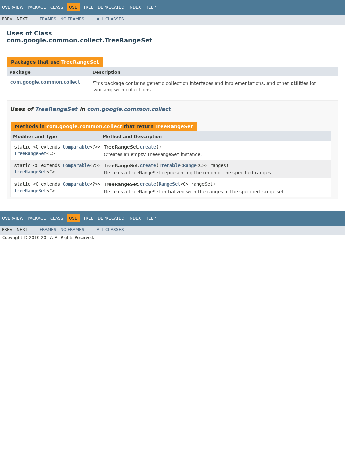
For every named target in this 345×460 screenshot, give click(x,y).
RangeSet (169, 184)
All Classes (110, 19)
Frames (48, 19)
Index (134, 7)
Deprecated (111, 7)
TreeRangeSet (80, 62)
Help (150, 7)
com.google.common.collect (45, 82)
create (148, 147)
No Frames (72, 19)
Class (56, 7)
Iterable (169, 165)
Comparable (76, 147)
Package (37, 7)
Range (189, 165)
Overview (13, 7)
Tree (88, 7)
